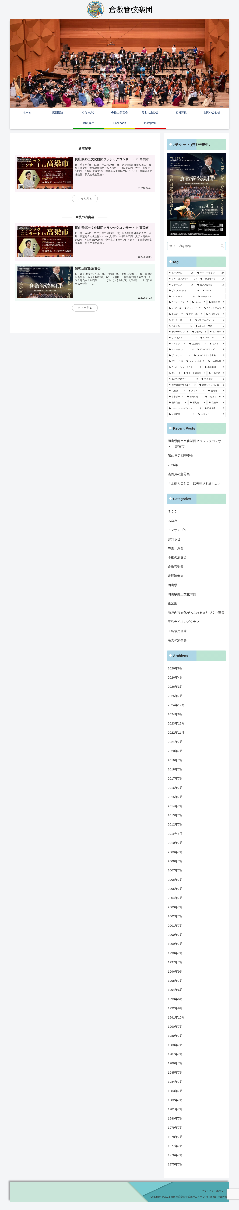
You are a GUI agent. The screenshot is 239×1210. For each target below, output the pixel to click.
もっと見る (85, 198)
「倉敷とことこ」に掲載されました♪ (194, 483)
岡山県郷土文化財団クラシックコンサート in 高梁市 (196, 443)
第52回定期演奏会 (180, 455)
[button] (222, 246)
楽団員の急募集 (179, 474)
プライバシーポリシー (214, 1190)
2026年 (173, 465)
